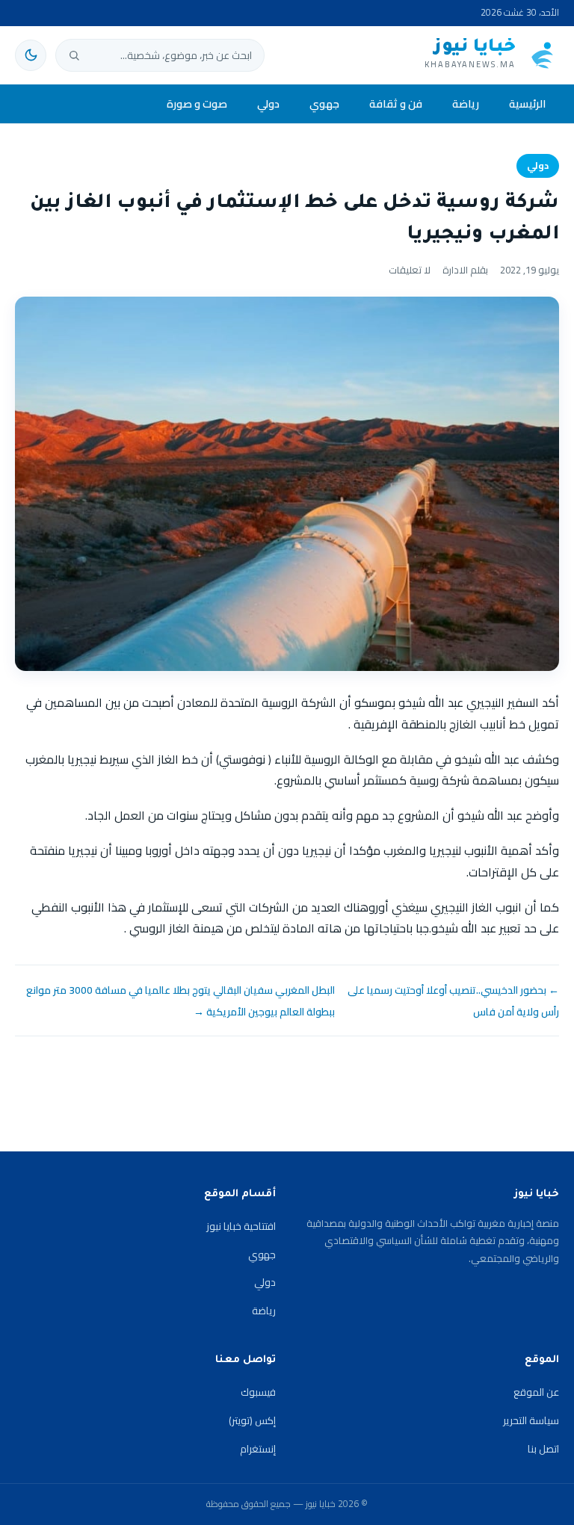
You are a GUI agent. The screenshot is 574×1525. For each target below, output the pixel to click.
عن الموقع (536, 1392)
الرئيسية (527, 103)
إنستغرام (258, 1449)
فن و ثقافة (395, 103)
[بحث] (74, 55)
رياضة (465, 103)
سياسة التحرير (531, 1420)
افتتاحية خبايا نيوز (241, 1226)
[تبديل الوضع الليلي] (30, 55)
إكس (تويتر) (252, 1420)
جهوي (324, 103)
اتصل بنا (543, 1449)
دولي (268, 103)
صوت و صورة (197, 103)
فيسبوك (258, 1392)
